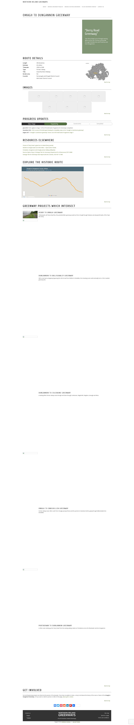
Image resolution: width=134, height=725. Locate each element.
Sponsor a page (105, 715)
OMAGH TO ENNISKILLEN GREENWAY (53, 508)
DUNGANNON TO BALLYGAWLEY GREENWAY (56, 276)
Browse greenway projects (55, 6)
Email (28, 715)
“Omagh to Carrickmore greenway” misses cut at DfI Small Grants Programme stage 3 (51, 132)
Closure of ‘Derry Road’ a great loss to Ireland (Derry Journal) (38, 145)
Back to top (107, 82)
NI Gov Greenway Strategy (89, 6)
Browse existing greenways (72, 6)
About (44, 6)
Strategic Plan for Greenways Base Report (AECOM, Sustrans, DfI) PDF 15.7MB (43, 154)
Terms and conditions (103, 717)
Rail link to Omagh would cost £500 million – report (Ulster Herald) (39, 147)
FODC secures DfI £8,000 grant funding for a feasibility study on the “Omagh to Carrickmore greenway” (58, 130)
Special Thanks (76, 722)
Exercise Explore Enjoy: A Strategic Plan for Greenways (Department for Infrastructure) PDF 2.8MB (47, 152)
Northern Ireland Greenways (35, 2)
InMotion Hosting (66, 722)
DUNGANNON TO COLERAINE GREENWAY (55, 393)
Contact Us (101, 6)
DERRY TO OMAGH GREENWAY (51, 212)
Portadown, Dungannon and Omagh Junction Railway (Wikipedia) (39, 150)
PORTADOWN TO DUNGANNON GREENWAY (55, 626)
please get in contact (68, 697)
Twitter (28, 718)
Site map (107, 713)
